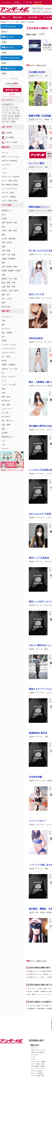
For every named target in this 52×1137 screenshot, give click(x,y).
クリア (12, 94)
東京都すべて (7, 210)
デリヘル (5, 107)
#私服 (13, 121)
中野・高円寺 (7, 243)
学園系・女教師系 (8, 365)
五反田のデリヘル (33, 971)
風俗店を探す (17, 17)
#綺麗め (17, 116)
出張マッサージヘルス (10, 157)
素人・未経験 (7, 333)
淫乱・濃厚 (6, 425)
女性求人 (17, 2)
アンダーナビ (6, 2)
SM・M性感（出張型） (10, 185)
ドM (3, 445)
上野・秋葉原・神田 (9, 267)
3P (18, 110)
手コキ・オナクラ (8, 377)
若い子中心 (6, 417)
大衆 (13, 113)
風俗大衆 (37, 2)
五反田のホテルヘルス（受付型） (38, 974)
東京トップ (6, 17)
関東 (34, 9)
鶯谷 (3, 263)
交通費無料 (31, 1008)
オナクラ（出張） (8, 193)
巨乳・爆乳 (6, 405)
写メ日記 (45, 1005)
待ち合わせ (6, 401)
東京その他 (6, 307)
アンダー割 (31, 1005)
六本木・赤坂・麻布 (9, 230)
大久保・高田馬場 (8, 239)
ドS (3, 441)
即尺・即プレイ (8, 421)
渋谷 (3, 227)
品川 (3, 215)
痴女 (3, 429)
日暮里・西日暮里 (8, 259)
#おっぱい (5, 121)
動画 (38, 1005)
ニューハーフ (7, 409)
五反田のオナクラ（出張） (36, 977)
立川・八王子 (7, 299)
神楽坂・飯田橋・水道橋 (11, 271)
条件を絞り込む (12, 90)
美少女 (4, 361)
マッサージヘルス (8, 349)
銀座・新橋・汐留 (8, 283)
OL (3, 373)
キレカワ (5, 449)
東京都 (39, 9)
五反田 (4, 219)
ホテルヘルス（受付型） (11, 177)
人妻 (15, 107)
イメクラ (5, 110)
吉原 (3, 275)
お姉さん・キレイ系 (9, 369)
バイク (12, 110)
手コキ (4, 116)
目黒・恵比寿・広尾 (9, 222)
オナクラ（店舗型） (9, 197)
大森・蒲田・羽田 (8, 287)
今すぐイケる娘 (11, 142)
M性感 (4, 340)
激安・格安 (6, 397)
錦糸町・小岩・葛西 (9, 279)
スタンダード (7, 317)
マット (4, 381)
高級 (3, 389)
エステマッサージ (8, 353)
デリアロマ (6, 165)
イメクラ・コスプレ (9, 345)
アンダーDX (27, 2)
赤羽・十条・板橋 (8, 255)
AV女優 (4, 433)
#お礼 (11, 116)
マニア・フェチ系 (8, 385)
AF (18, 113)
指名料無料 (41, 1008)
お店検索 (8, 133)
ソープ (4, 113)
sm (11, 107)
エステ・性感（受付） (10, 201)
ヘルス (4, 173)
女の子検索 (9, 137)
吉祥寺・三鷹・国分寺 (10, 291)
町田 (3, 303)
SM (3, 337)
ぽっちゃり (6, 329)
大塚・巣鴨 (6, 251)
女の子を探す (33, 17)
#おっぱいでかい (13, 119)
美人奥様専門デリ (8, 104)
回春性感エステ (8, 437)
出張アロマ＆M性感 (9, 161)
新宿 (3, 235)
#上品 (4, 119)
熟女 (3, 325)
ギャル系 (5, 413)
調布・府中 (6, 295)
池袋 (3, 247)
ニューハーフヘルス (9, 189)
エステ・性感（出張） (10, 181)
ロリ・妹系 (6, 357)
